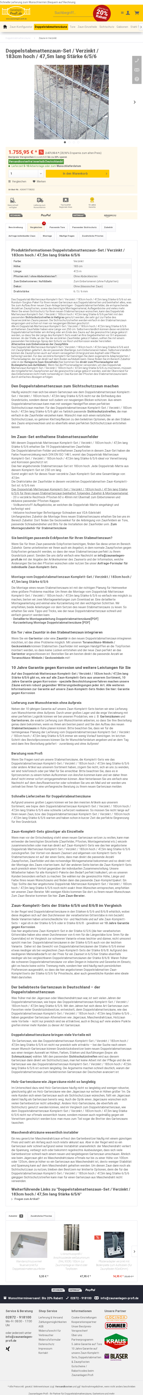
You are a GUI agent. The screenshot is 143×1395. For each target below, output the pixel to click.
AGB (41, 1326)
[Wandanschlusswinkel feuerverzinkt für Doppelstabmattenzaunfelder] (28, 1245)
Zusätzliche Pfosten (92, 236)
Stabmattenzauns (24, 728)
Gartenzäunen (110, 716)
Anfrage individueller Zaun (22, 236)
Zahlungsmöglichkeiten (53, 1321)
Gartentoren (20, 720)
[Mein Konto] (128, 13)
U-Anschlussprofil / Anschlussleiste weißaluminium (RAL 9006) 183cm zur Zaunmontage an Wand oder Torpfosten (71, 1261)
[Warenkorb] (137, 13)
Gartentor (36, 638)
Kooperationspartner (84, 1321)
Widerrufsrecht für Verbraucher (50, 1333)
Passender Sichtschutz (84, 227)
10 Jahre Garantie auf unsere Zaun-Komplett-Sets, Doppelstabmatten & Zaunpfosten (86, 1355)
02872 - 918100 (18, 1317)
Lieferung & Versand (51, 1317)
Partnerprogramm (82, 1339)
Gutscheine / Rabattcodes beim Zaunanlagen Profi (83, 1371)
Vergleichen (19, 181)
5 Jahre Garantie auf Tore (87, 1344)
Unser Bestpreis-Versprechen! (82, 1328)
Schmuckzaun (21, 1056)
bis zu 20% (53, 157)
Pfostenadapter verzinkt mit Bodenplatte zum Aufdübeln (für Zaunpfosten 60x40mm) (114, 1265)
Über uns (77, 1335)
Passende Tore (57, 227)
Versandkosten (63, 1386)
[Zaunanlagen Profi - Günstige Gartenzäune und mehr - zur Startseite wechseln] (16, 13)
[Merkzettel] (119, 13)
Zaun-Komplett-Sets (71, 677)
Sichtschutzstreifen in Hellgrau (44, 317)
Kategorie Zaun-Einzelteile (41, 362)
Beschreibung (16, 227)
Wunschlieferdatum (69, 166)
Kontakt (43, 1352)
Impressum (45, 1348)
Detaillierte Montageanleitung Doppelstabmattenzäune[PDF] (55, 619)
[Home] (5, 26)
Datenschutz (46, 1344)
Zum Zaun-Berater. (72, 896)
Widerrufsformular (50, 1339)
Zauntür (62, 638)
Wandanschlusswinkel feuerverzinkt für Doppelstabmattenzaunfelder (28, 1265)
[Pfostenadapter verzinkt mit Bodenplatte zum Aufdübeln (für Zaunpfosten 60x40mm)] (114, 1245)
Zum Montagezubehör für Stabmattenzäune (64, 526)
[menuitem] (76, 13)
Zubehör (108, 227)
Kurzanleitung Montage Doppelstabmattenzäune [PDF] (51, 622)
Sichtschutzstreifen (101, 411)
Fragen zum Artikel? (26, 1198)
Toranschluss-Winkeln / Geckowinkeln (37, 658)
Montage (47, 236)
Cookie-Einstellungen (84, 1317)
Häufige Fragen (66, 236)
